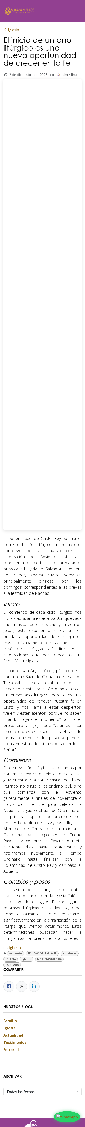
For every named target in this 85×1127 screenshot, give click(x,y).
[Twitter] (21, 986)
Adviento (15, 953)
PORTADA (12, 965)
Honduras (70, 953)
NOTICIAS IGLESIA (49, 959)
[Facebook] (8, 986)
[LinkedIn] (34, 986)
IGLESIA (10, 959)
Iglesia (13, 29)
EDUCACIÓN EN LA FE (42, 953)
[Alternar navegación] (76, 10)
